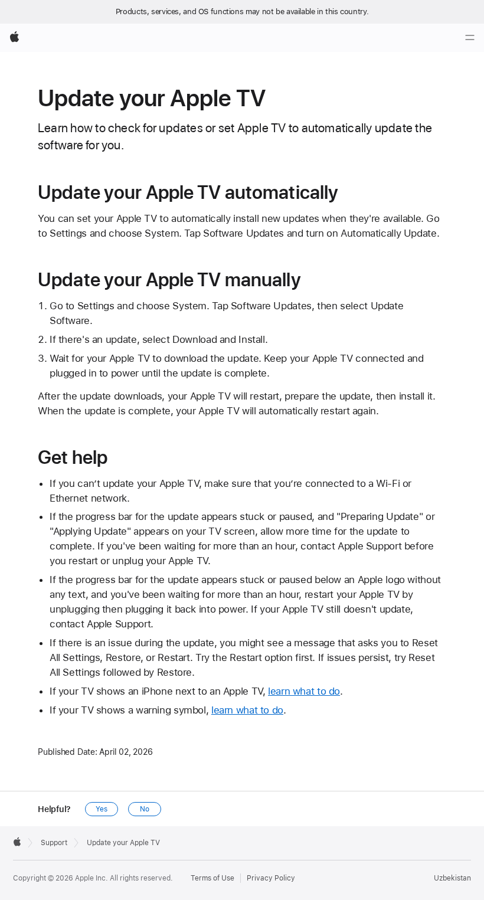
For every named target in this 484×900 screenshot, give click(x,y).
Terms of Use (212, 878)
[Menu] (470, 38)
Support (54, 843)
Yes (101, 809)
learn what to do (304, 691)
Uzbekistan (452, 878)
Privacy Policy (271, 878)
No (144, 809)
